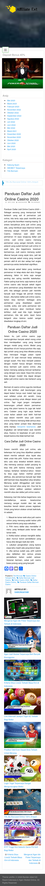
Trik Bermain (12, 171)
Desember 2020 (14, 134)
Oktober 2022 (13, 112)
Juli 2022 (11, 121)
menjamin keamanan (26, 426)
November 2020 (14, 137)
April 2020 (11, 149)
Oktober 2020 (13, 140)
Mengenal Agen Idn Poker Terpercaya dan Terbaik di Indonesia (32, 858)
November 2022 (14, 109)
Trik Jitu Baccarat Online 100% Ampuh (22, 182)
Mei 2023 (11, 100)
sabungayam (22, 202)
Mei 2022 (11, 128)
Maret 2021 (12, 131)
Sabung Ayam (13, 164)
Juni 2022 (11, 125)
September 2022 (14, 115)
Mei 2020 (11, 146)
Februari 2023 (13, 106)
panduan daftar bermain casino (22, 583)
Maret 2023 (12, 103)
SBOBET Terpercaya (16, 168)
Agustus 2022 (13, 118)
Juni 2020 (11, 143)
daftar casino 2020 (21, 580)
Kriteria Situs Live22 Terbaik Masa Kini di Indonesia (13, 857)
